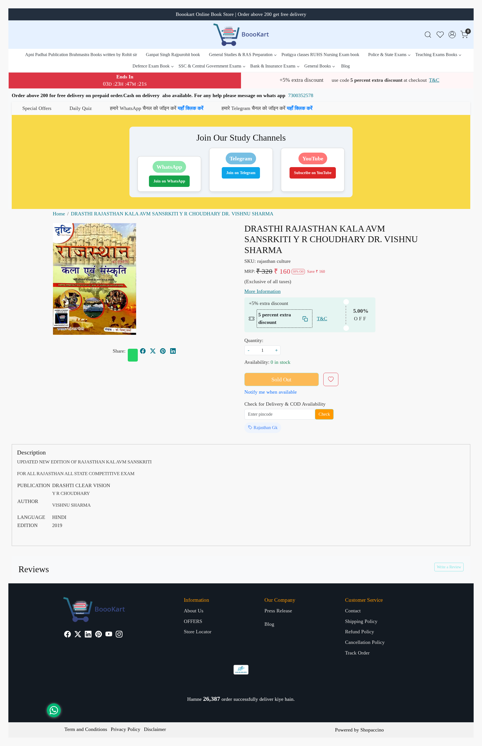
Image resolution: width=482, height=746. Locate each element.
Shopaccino (372, 730)
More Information (262, 291)
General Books (317, 66)
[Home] (241, 34)
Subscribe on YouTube (312, 173)
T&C (434, 80)
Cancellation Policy (365, 642)
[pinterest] (163, 351)
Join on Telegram (241, 173)
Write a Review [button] (449, 567)
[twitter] (153, 351)
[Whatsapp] (133, 355)
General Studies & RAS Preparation (241, 54)
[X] (77, 635)
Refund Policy (359, 631)
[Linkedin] (88, 635)
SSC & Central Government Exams (210, 66)
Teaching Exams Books (436, 54)
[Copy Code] (305, 318)
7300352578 (300, 95)
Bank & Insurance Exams (272, 66)
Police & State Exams (387, 54)
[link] (428, 35)
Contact (353, 610)
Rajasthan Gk (265, 427)
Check (324, 414)
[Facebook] (67, 635)
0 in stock (280, 362)
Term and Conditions (85, 729)
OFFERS (193, 621)
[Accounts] (452, 34)
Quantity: (253, 340)
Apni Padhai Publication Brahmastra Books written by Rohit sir (81, 54)
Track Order (357, 653)
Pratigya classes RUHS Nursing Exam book (320, 54)
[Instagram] (119, 635)
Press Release (278, 610)
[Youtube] (108, 635)
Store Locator (197, 631)
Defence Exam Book (151, 66)
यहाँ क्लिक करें (140, 108)
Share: (119, 351)
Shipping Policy (361, 621)
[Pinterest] (98, 635)
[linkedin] (173, 351)
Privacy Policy (125, 729)
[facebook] (143, 351)
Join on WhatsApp (169, 181)
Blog (345, 66)
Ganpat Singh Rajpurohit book (173, 54)
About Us (193, 610)
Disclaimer (155, 729)
